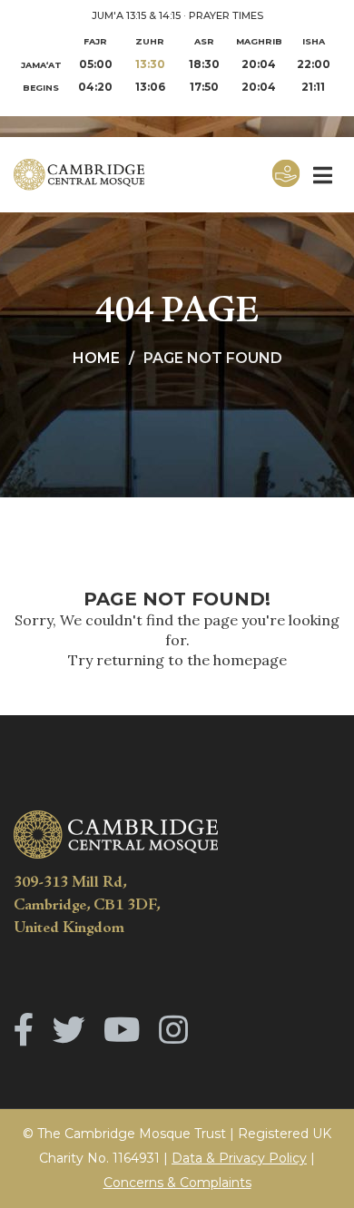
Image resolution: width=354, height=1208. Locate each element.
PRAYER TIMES (226, 15)
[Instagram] (173, 1030)
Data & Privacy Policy (239, 1158)
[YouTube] (122, 1030)
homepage (250, 660)
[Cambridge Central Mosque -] (95, 174)
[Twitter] (69, 1030)
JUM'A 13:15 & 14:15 (136, 15)
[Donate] (286, 174)
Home (96, 358)
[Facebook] (24, 1030)
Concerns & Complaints (177, 1182)
